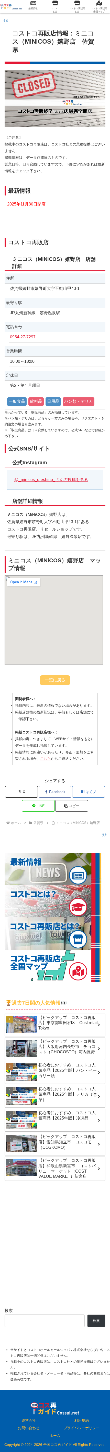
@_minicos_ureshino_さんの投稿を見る (51, 479)
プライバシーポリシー (82, 1428)
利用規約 (81, 1420)
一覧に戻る (55, 680)
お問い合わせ (28, 1428)
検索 (9, 1310)
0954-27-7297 (23, 337)
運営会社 (28, 1420)
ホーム (55, 1436)
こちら (45, 759)
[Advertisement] (55, 1244)
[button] (71, 806)
